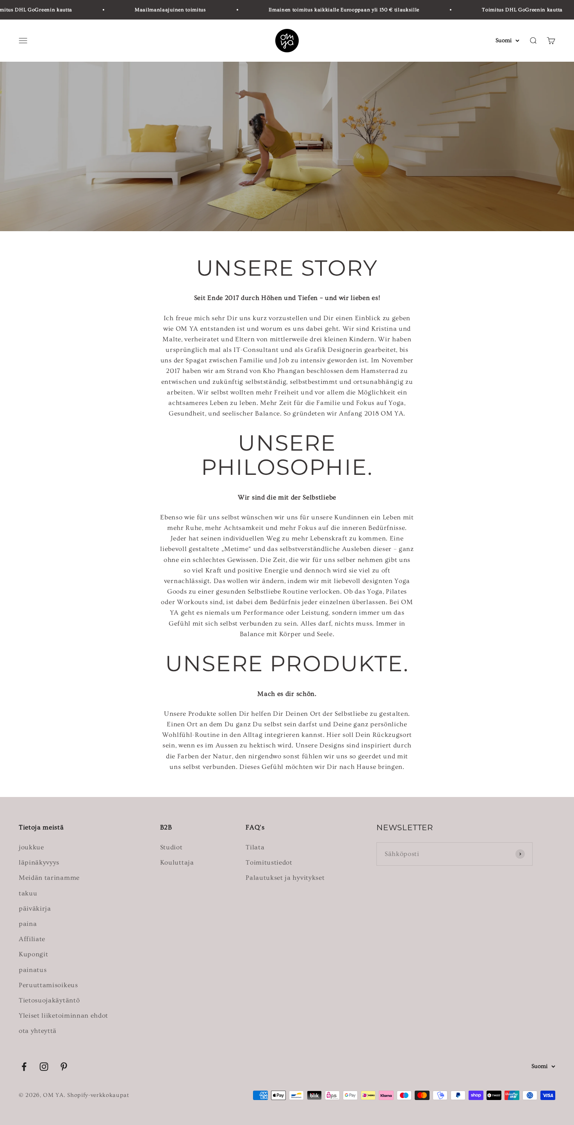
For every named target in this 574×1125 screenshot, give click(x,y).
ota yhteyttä (38, 1030)
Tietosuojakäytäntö (49, 1000)
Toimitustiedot (269, 862)
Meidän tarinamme (49, 877)
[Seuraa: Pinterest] (64, 1066)
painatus (32, 969)
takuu (28, 893)
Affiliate (32, 939)
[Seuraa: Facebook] (24, 1066)
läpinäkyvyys (39, 862)
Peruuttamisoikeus (48, 985)
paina (28, 923)
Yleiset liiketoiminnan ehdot (63, 1015)
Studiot (171, 847)
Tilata (255, 847)
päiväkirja (35, 908)
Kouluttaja (177, 862)
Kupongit (33, 954)
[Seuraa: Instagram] (44, 1066)
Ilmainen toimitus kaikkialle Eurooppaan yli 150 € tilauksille (330, 9)
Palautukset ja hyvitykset (285, 877)
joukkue (31, 847)
